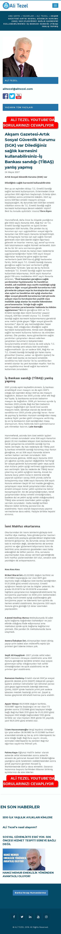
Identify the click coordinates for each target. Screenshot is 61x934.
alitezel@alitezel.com (18, 89)
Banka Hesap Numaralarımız (30, 892)
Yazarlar (28, 16)
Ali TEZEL (42, 16)
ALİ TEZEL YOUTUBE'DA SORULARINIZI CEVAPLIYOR (29, 123)
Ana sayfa (14, 16)
